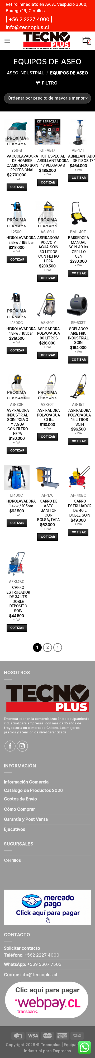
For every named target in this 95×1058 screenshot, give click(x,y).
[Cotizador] (87, 41)
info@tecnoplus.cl (27, 27)
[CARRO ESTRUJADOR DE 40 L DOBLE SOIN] (78, 477)
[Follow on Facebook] (10, 746)
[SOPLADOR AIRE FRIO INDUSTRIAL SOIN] (78, 305)
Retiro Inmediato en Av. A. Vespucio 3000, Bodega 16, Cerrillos (47, 7)
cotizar (17, 187)
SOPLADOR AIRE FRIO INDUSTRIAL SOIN (78, 336)
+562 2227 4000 (42, 955)
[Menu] (7, 40)
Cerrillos (12, 860)
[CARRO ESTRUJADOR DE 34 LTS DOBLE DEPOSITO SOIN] (17, 564)
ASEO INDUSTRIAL (25, 72)
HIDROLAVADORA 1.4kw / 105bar (21, 503)
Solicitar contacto (22, 948)
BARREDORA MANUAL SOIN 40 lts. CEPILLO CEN (78, 247)
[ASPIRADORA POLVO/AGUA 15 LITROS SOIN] (78, 386)
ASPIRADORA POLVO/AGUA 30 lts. (48, 415)
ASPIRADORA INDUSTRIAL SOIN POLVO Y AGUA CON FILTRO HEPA (18, 422)
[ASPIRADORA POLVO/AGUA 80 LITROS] (47, 305)
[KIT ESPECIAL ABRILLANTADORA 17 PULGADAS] (47, 132)
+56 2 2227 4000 (29, 19)
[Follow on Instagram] (22, 746)
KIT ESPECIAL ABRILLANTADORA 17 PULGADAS (53, 161)
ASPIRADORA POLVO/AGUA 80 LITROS (48, 333)
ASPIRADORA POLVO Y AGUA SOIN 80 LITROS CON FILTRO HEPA (48, 249)
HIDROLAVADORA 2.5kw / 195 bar (21, 240)
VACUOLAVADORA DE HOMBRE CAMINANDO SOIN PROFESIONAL (22, 163)
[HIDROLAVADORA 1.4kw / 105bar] (17, 477)
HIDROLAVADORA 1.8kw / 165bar (21, 331)
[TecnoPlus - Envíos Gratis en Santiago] (46, 41)
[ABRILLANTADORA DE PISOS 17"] (78, 132)
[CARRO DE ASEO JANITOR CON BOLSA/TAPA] (47, 477)
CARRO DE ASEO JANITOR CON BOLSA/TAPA (48, 510)
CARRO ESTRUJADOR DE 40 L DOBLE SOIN (80, 508)
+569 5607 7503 (44, 964)
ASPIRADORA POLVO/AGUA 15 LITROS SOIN (79, 417)
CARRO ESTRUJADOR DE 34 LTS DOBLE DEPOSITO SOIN (18, 599)
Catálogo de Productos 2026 (33, 790)
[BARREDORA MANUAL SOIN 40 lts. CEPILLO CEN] (78, 214)
